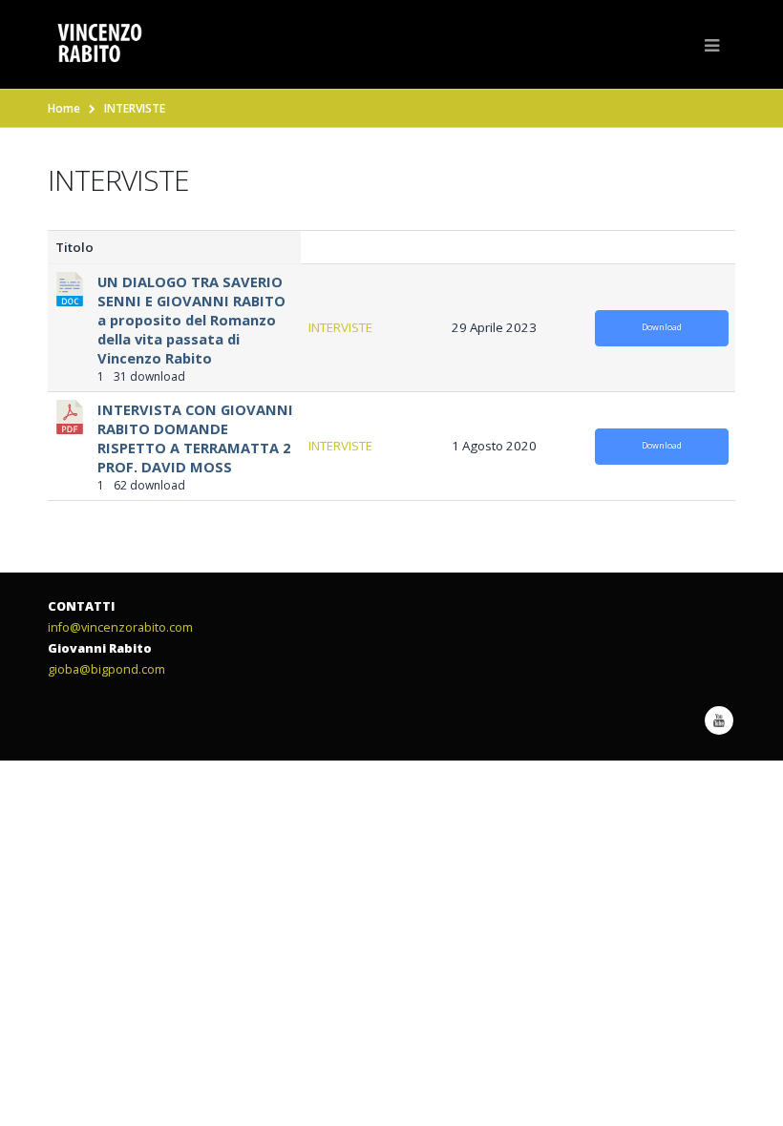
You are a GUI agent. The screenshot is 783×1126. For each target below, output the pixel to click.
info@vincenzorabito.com (120, 627)
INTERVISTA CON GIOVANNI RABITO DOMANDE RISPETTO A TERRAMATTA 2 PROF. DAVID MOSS (195, 438)
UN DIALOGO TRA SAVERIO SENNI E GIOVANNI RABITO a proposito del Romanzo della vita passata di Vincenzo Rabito (191, 319)
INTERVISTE (340, 327)
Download (662, 327)
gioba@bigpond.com (106, 669)
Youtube (719, 720)
